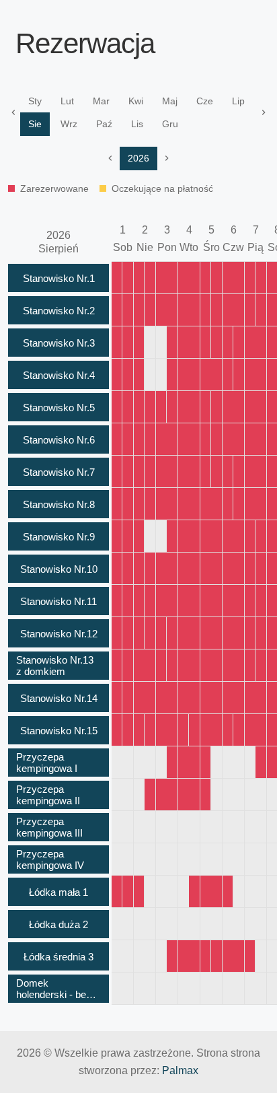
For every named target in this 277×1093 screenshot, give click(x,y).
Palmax (180, 1070)
